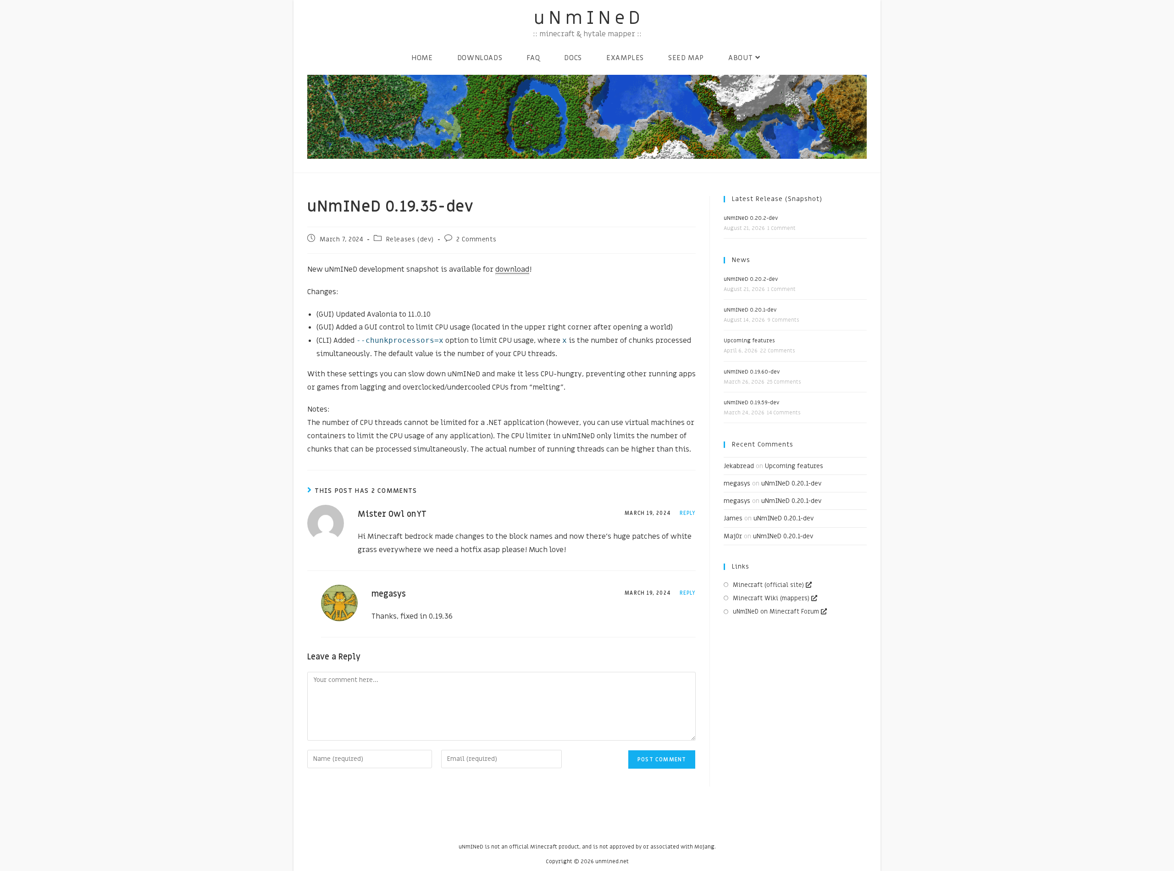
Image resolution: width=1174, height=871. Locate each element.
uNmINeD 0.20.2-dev (751, 218)
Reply (688, 513)
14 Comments (783, 412)
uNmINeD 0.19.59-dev (751, 402)
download (512, 269)
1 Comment (781, 228)
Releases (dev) (410, 239)
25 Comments (784, 382)
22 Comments (777, 350)
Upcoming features (749, 340)
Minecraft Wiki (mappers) (771, 598)
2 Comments (476, 239)
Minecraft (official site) (768, 585)
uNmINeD (589, 18)
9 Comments (783, 320)
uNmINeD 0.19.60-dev (752, 371)
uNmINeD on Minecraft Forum (776, 611)
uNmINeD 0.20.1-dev (750, 309)
